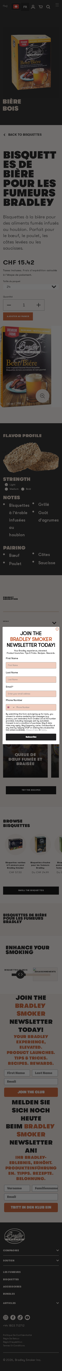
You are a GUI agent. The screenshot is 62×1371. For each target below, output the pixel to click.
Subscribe (31, 737)
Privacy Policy (32, 730)
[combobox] (10, 707)
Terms (43, 730)
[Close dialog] (57, 629)
